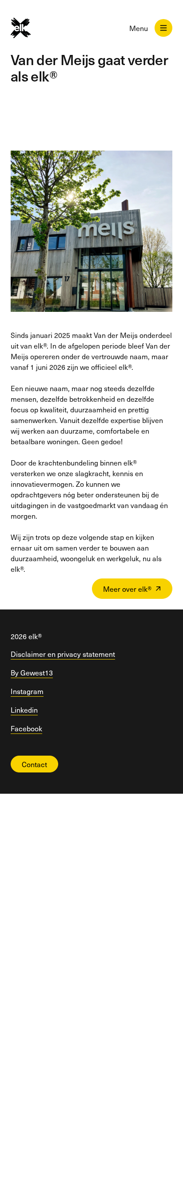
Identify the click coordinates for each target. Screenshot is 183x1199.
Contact (34, 764)
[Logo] (28, 28)
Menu (138, 28)
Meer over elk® (127, 588)
